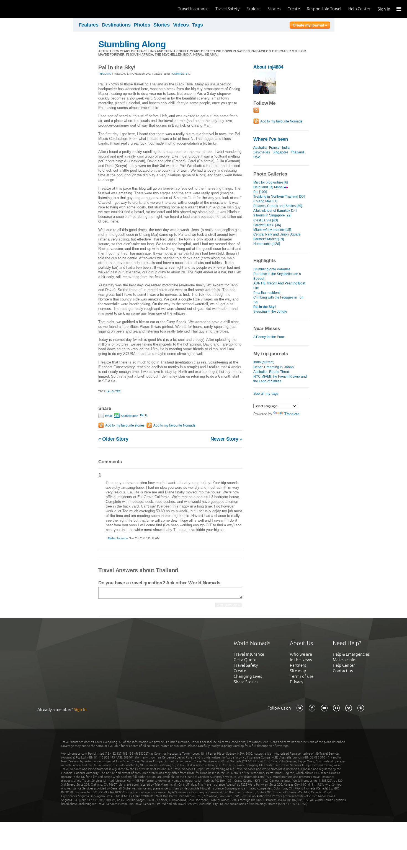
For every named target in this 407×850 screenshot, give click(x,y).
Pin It (143, 415)
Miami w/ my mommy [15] (272, 230)
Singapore (280, 152)
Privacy (296, 681)
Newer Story (226, 439)
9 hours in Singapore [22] (272, 215)
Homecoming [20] (266, 244)
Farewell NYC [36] (267, 225)
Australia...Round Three (271, 372)
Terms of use (301, 676)
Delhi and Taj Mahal (268, 187)
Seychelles (261, 152)
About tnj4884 (268, 67)
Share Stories (246, 681)
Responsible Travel (324, 8)
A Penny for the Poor (268, 337)
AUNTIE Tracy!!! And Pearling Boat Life (279, 285)
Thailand (297, 152)
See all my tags (266, 393)
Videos (181, 25)
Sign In (384, 9)
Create (293, 8)
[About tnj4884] (264, 92)
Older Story (113, 439)
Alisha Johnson (117, 538)
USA (256, 157)
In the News (301, 659)
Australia (260, 148)
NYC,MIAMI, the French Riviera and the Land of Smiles (280, 379)
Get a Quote (245, 659)
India (286, 148)
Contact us (343, 670)
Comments (179, 73)
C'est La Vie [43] (265, 220)
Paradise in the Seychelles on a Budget (277, 276)
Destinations (116, 25)
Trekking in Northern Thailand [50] (279, 196)
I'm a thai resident (266, 293)
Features (89, 25)
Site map (298, 670)
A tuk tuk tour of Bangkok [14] (275, 211)
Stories (273, 8)
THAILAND (104, 73)
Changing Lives (248, 676)
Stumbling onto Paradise (271, 269)
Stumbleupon (129, 415)
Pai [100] (260, 192)
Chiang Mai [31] (265, 201)
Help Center (359, 8)
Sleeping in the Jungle (270, 311)
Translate (291, 414)
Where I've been (270, 139)
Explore (253, 8)
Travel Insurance (193, 8)
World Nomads (29, 9)
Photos (142, 25)
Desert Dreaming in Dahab (273, 367)
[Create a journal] (310, 26)
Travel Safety (227, 8)
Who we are (301, 654)
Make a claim (345, 659)
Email (108, 415)
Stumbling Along (132, 44)
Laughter (114, 391)
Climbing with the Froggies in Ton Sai (278, 299)
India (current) (263, 362)
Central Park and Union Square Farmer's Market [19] (277, 236)
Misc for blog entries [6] (270, 182)
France (274, 148)
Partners (298, 665)
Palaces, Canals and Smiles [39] (277, 206)
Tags (197, 25)
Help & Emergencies (351, 654)
